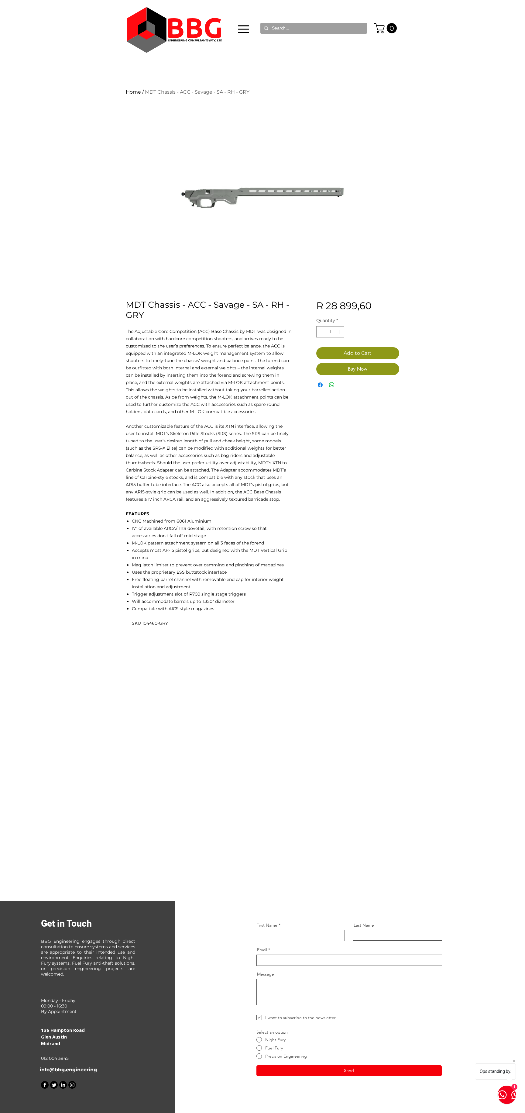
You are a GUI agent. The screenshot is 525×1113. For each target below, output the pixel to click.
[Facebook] (45, 1085)
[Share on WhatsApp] (331, 385)
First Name (266, 925)
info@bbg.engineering (68, 1070)
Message (265, 974)
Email (262, 950)
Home (133, 92)
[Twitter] (54, 1085)
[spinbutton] (330, 332)
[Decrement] (321, 332)
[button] (386, 28)
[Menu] (243, 29)
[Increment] (339, 332)
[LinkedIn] (63, 1085)
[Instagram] (72, 1085)
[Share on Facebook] (320, 385)
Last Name (364, 925)
